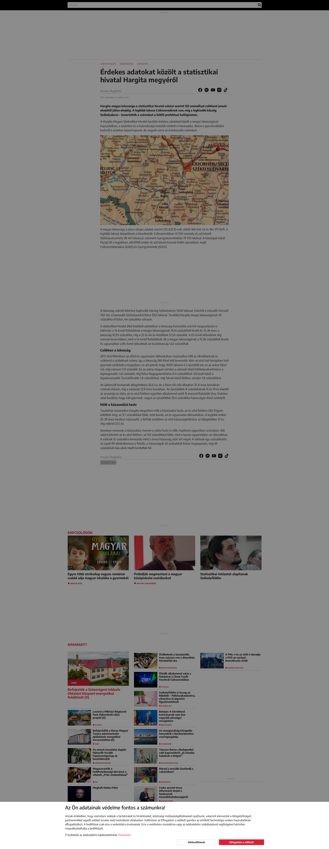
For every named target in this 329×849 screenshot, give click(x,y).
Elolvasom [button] (124, 835)
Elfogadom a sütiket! (241, 842)
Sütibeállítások (196, 842)
